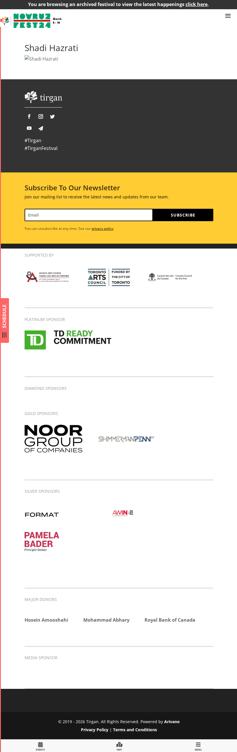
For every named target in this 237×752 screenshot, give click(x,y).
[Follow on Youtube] (29, 128)
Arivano (172, 721)
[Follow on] (40, 128)
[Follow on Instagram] (40, 116)
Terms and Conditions (135, 729)
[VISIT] (119, 745)
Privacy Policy (94, 729)
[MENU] (198, 745)
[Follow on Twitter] (52, 116)
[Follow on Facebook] (29, 116)
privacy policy (102, 228)
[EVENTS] (40, 745)
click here (197, 4)
